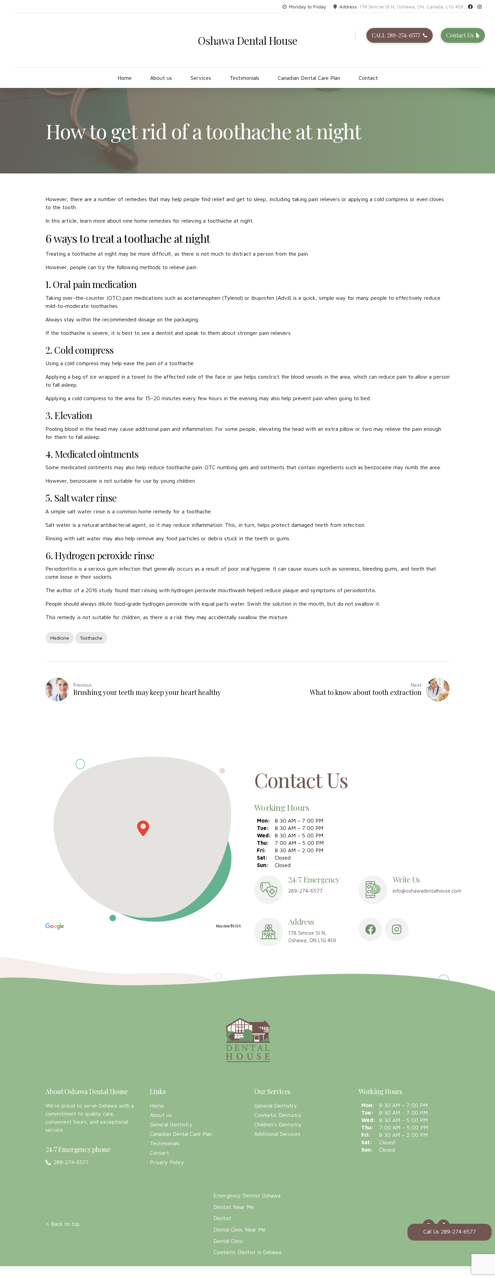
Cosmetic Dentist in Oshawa (247, 1252)
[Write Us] (373, 889)
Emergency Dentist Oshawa (246, 1195)
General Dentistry (171, 1124)
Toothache (91, 638)
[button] (143, 828)
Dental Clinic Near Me (239, 1229)
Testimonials (244, 78)
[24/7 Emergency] (268, 889)
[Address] (268, 932)
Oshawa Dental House (248, 40)
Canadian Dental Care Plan (309, 78)
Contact (368, 78)
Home (125, 78)
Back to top (65, 1224)
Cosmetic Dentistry (277, 1115)
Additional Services (277, 1134)
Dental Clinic (228, 1241)
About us (161, 78)
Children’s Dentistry (277, 1124)
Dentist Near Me (233, 1207)
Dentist (222, 1218)
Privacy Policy (167, 1162)
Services (201, 78)
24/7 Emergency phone (77, 1149)
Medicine (59, 638)
